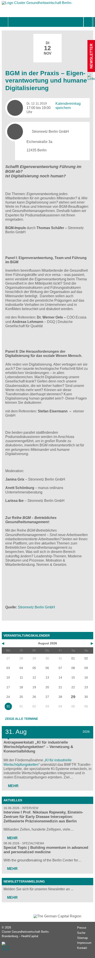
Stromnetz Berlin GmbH (36, 607)
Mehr (13, 786)
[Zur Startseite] (37, 4)
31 (8, 706)
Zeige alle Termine (21, 718)
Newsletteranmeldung (24, 881)
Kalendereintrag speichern (68, 106)
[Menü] (13, 22)
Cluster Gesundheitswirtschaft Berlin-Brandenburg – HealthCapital (25, 934)
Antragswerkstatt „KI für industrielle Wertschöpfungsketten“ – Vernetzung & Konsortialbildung (38, 746)
